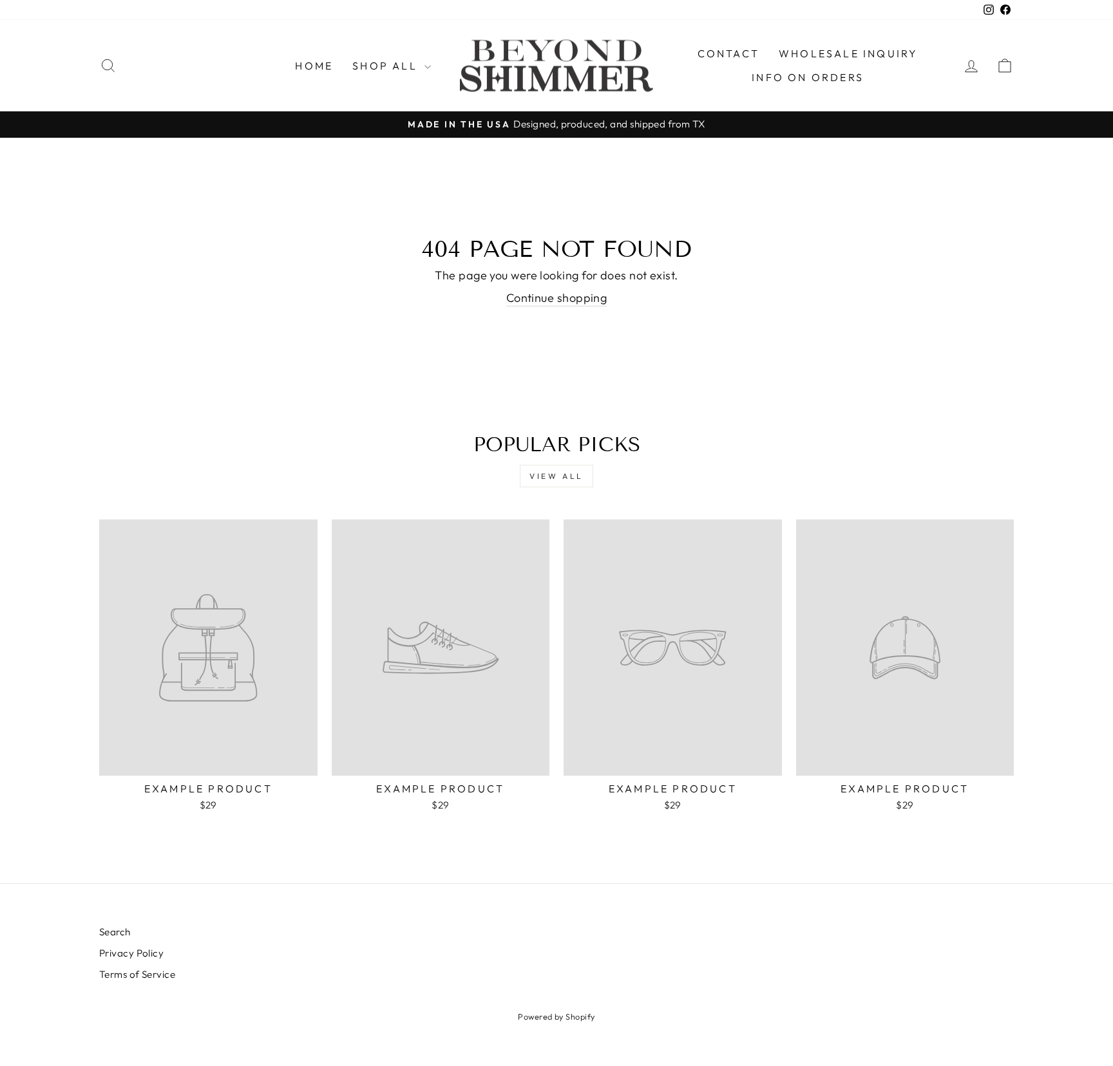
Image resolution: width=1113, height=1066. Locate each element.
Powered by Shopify (556, 1016)
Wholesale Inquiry (848, 53)
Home (314, 65)
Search (115, 932)
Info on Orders (808, 77)
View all (556, 476)
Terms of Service (137, 974)
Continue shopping (556, 297)
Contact (728, 53)
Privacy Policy (131, 953)
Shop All (386, 65)
